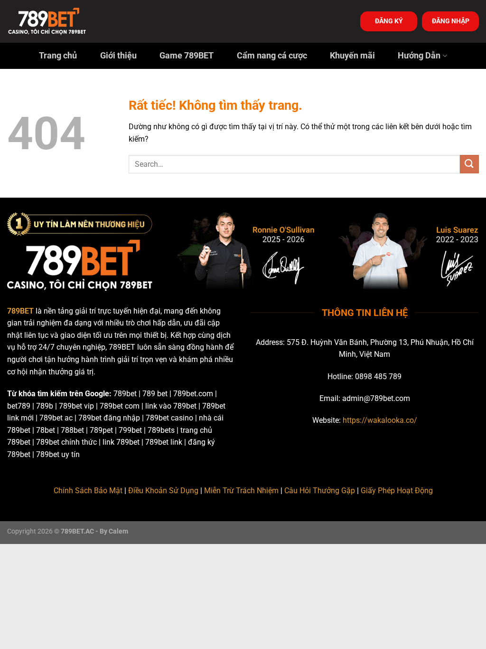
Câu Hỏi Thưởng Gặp (319, 490)
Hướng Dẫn (419, 55)
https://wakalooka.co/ (380, 420)
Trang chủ (58, 55)
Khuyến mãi (352, 55)
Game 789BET (186, 55)
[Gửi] (469, 164)
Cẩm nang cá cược (272, 55)
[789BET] (54, 21)
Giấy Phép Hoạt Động (397, 490)
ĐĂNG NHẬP (450, 21)
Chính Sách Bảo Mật (88, 490)
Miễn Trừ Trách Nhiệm (241, 490)
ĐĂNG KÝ (389, 21)
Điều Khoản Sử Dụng (163, 490)
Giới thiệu (118, 55)
